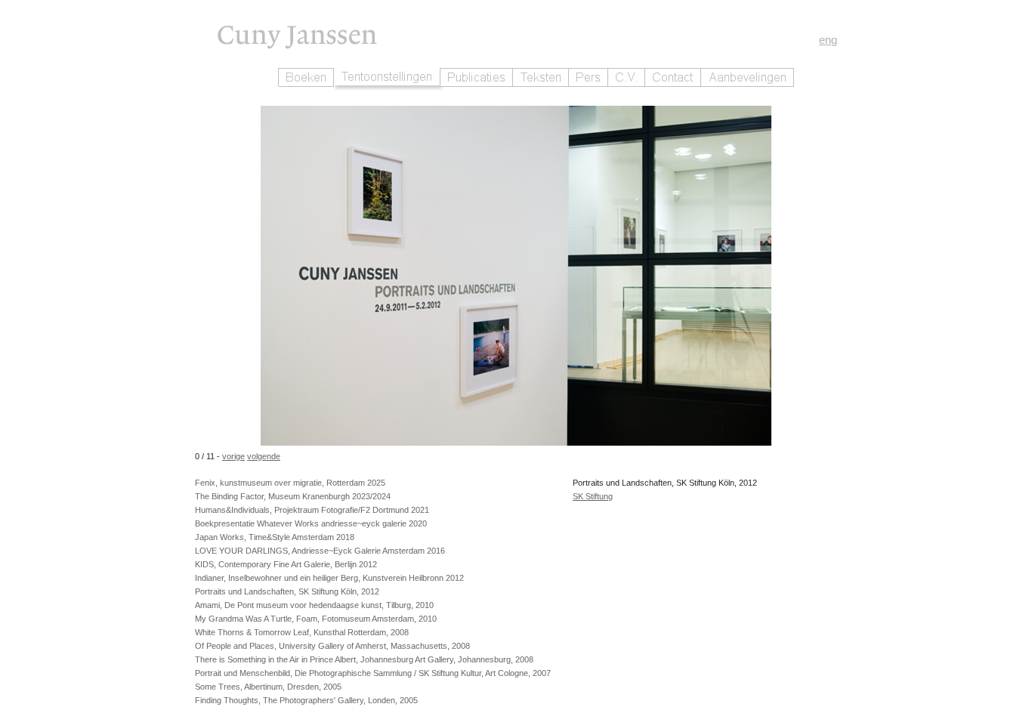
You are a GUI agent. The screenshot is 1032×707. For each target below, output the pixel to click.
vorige (233, 456)
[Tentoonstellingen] (387, 77)
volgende (263, 456)
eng (828, 39)
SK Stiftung (593, 496)
